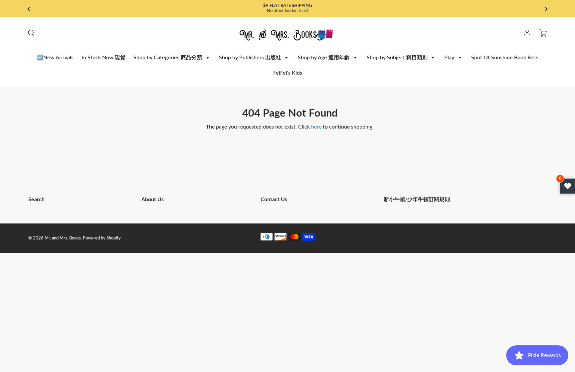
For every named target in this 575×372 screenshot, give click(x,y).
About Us (152, 199)
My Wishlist (567, 186)
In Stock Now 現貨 (103, 57)
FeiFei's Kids (287, 73)
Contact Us (274, 199)
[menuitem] (55, 58)
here (316, 127)
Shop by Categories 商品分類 (168, 57)
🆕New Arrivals (55, 57)
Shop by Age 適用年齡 (324, 57)
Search (36, 199)
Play (450, 57)
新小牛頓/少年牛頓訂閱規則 (417, 199)
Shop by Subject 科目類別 (398, 57)
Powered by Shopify (102, 238)
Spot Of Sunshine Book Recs (504, 57)
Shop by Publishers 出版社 (251, 57)
